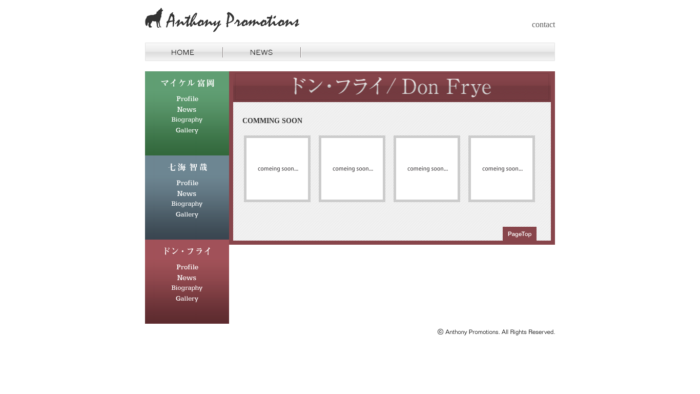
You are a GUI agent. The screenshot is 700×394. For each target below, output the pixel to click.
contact (543, 24)
